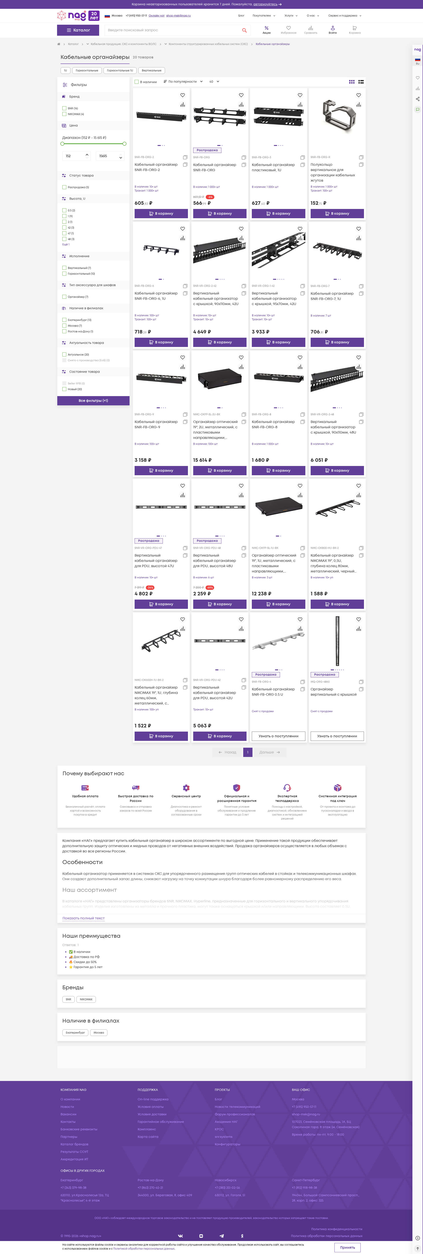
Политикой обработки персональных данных (143, 1249)
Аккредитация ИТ (74, 1159)
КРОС (219, 1129)
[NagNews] (221, 1236)
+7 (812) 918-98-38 (304, 1188)
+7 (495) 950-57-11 (136, 16)
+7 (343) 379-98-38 (73, 1188)
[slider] (62, 144)
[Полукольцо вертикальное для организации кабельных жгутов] (337, 116)
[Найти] (244, 30)
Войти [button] (333, 33)
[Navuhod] (201, 1236)
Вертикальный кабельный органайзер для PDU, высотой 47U (156, 560)
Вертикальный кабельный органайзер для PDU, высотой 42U (214, 693)
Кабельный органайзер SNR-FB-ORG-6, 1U (156, 296)
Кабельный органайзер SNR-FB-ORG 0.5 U (273, 692)
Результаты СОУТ (74, 1152)
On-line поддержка (153, 1099)
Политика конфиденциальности (336, 1229)
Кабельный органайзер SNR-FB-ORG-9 (156, 424)
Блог (241, 16)
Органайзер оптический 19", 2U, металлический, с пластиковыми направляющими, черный (215, 429)
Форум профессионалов (235, 1114)
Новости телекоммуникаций (237, 1107)
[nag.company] (180, 1236)
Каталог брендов (74, 1144)
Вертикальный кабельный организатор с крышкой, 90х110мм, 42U (216, 298)
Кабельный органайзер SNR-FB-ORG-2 (156, 167)
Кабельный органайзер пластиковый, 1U (273, 167)
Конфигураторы (227, 1144)
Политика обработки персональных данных (326, 1236)
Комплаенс (147, 1129)
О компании (70, 1099)
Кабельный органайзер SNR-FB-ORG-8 (273, 424)
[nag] (242, 1236)
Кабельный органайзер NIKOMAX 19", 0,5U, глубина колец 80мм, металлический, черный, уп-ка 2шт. (333, 563)
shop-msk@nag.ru (178, 16)
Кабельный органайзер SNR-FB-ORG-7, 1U (332, 296)
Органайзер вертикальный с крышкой (334, 692)
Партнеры (69, 1137)
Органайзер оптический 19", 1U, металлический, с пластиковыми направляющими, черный (274, 563)
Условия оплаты (151, 1107)
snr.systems (223, 1137)
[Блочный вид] (351, 81)
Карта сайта (148, 1137)
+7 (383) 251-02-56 (227, 1188)
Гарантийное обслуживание (161, 1122)
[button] (211, 4)
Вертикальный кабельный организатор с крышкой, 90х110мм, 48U (333, 427)
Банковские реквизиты (79, 1129)
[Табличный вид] (361, 81)
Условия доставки (152, 1114)
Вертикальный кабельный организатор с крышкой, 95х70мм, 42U (274, 298)
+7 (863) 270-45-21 (150, 1188)
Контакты (68, 1122)
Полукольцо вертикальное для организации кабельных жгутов (333, 172)
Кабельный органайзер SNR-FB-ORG (214, 167)
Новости (67, 1107)
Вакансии (68, 1114)
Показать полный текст (84, 918)
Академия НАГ (226, 1122)
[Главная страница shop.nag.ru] (78, 15)
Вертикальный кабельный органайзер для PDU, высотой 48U (214, 560)
